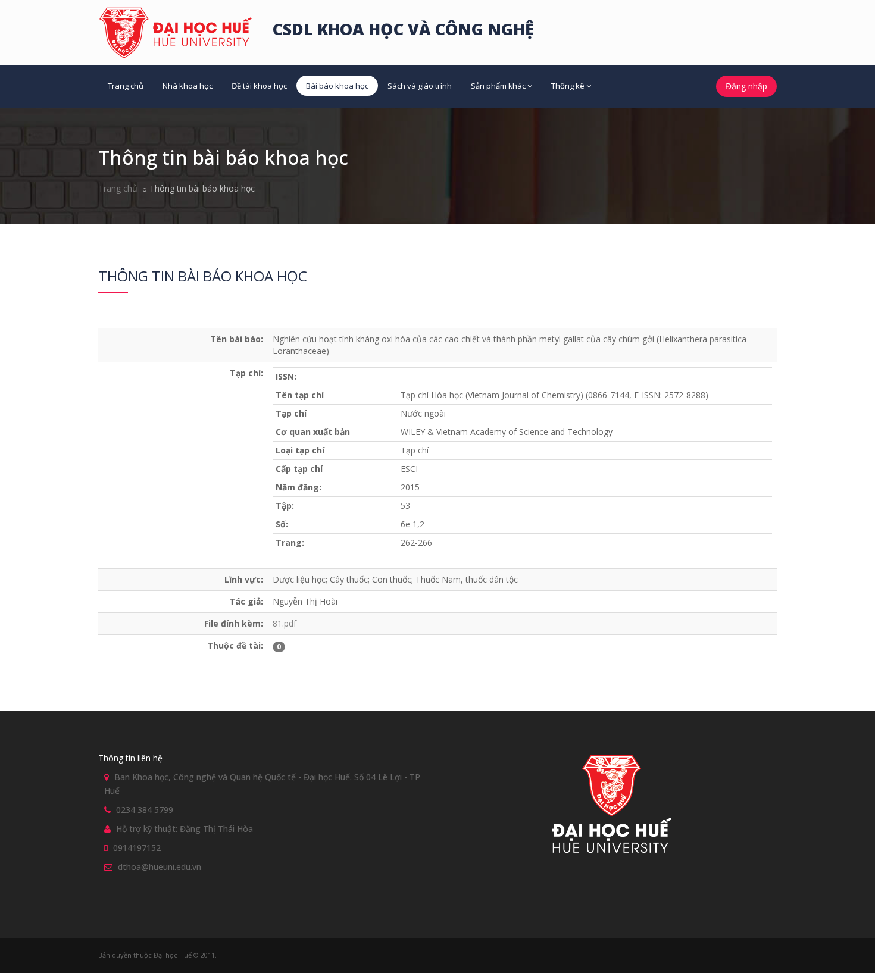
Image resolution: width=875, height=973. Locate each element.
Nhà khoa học (187, 85)
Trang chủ (125, 85)
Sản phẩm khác (498, 85)
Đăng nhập (746, 86)
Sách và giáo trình (420, 85)
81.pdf (284, 623)
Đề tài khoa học (259, 85)
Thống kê (568, 85)
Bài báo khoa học (337, 85)
